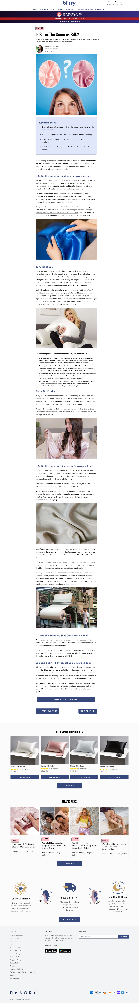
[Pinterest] (21, 992)
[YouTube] (30, 992)
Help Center (14, 939)
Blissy (16, 1000)
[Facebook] (11, 992)
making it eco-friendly (74, 199)
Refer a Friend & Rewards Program (22, 972)
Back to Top (69, 920)
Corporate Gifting (16, 948)
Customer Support (16, 936)
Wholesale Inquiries (17, 945)
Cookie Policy (14, 963)
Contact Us (14, 942)
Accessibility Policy (17, 969)
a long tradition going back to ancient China (59, 180)
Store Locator (15, 978)
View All (69, 786)
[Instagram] (25, 992)
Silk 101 (39, 28)
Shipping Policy (15, 960)
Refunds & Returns (16, 957)
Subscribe (123, 936)
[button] (108, 3)
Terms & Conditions (17, 951)
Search (12, 975)
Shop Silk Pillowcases (66, 699)
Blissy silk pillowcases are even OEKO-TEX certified (56, 207)
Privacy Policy (15, 954)
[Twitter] (16, 992)
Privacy (12, 966)
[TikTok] (35, 992)
